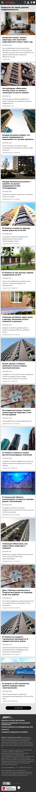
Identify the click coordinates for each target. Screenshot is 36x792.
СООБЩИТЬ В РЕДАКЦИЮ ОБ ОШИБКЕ (14, 732)
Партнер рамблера (16, 783)
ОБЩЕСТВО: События (9, 288)
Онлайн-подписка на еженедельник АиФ (17, 727)
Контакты (5, 729)
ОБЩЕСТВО (6, 59)
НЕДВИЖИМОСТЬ (8, 106)
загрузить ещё (18, 708)
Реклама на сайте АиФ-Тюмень (13, 720)
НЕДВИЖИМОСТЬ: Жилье (11, 152)
